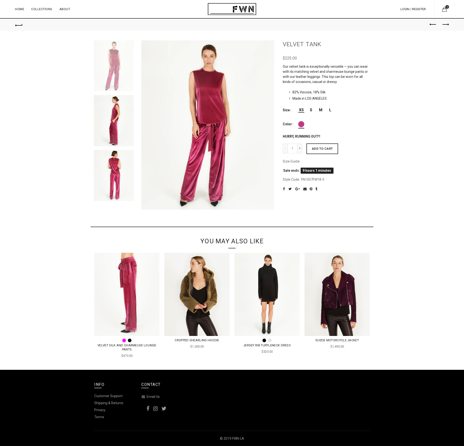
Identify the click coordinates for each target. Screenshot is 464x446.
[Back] (19, 25)
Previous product (433, 25)
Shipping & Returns (108, 403)
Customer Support (108, 396)
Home (19, 9)
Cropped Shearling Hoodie (197, 340)
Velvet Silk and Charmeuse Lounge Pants (126, 347)
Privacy (99, 410)
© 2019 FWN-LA (232, 438)
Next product (445, 25)
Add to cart (322, 148)
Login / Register (413, 9)
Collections (43, 7)
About (64, 9)
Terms (99, 417)
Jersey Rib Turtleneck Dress (267, 345)
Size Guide (291, 161)
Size (286, 110)
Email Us (153, 397)
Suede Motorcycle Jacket (337, 340)
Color (287, 124)
